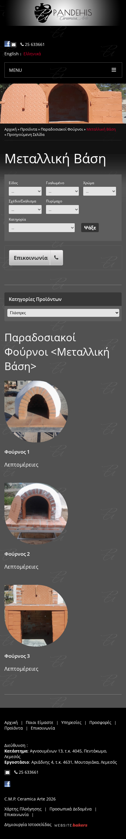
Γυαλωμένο (55, 182)
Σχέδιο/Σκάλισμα (22, 201)
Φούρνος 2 (17, 553)
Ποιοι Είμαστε (39, 722)
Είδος (13, 182)
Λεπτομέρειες (21, 464)
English (11, 53)
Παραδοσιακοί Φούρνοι (62, 129)
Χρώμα (88, 182)
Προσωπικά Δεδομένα (71, 809)
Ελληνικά (32, 53)
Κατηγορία (17, 219)
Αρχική (10, 129)
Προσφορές (100, 722)
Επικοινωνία (31, 257)
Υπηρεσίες (71, 722)
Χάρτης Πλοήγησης (23, 809)
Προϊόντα (28, 129)
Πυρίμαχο (54, 201)
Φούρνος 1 (17, 451)
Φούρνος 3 (17, 655)
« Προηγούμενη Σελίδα (24, 134)
